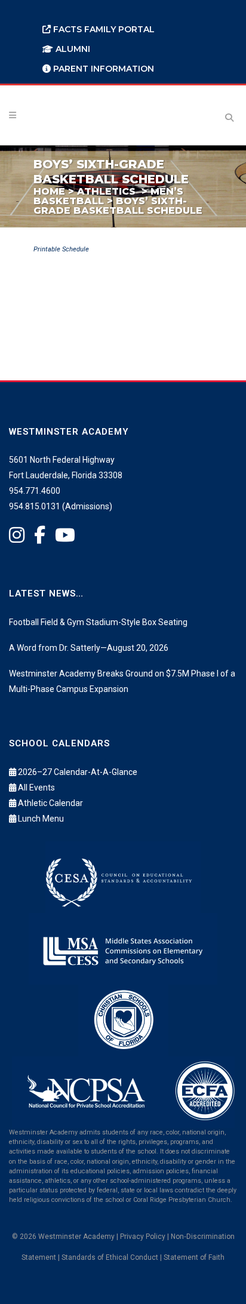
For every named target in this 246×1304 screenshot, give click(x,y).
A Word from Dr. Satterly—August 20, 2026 (88, 648)
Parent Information (102, 68)
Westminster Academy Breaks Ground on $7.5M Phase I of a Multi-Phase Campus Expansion (122, 681)
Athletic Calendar (50, 803)
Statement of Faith (194, 1257)
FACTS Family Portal (103, 29)
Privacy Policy (142, 1236)
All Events (36, 787)
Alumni (71, 49)
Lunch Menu (41, 818)
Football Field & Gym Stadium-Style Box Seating (98, 622)
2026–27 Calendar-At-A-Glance (77, 772)
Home (49, 191)
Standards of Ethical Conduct (109, 1257)
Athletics (106, 191)
